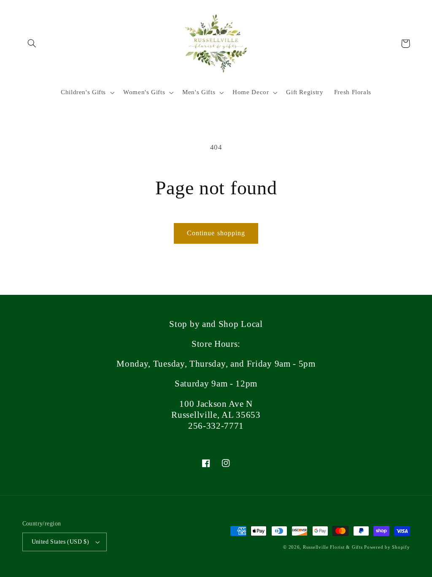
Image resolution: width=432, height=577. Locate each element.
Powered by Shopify (387, 547)
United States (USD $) (60, 542)
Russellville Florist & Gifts (333, 547)
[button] (32, 43)
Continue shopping (216, 233)
